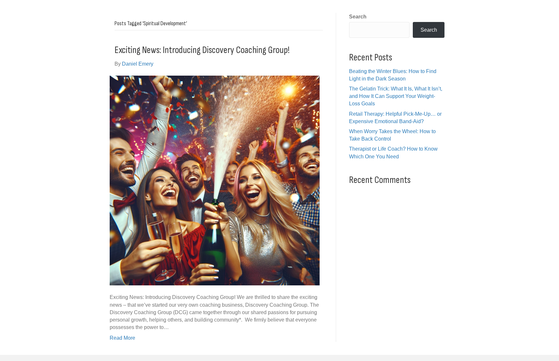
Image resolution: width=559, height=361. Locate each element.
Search (358, 16)
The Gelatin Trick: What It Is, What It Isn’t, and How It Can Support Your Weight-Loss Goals (395, 96)
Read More (122, 338)
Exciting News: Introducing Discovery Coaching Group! (202, 50)
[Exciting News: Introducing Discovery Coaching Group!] (215, 180)
